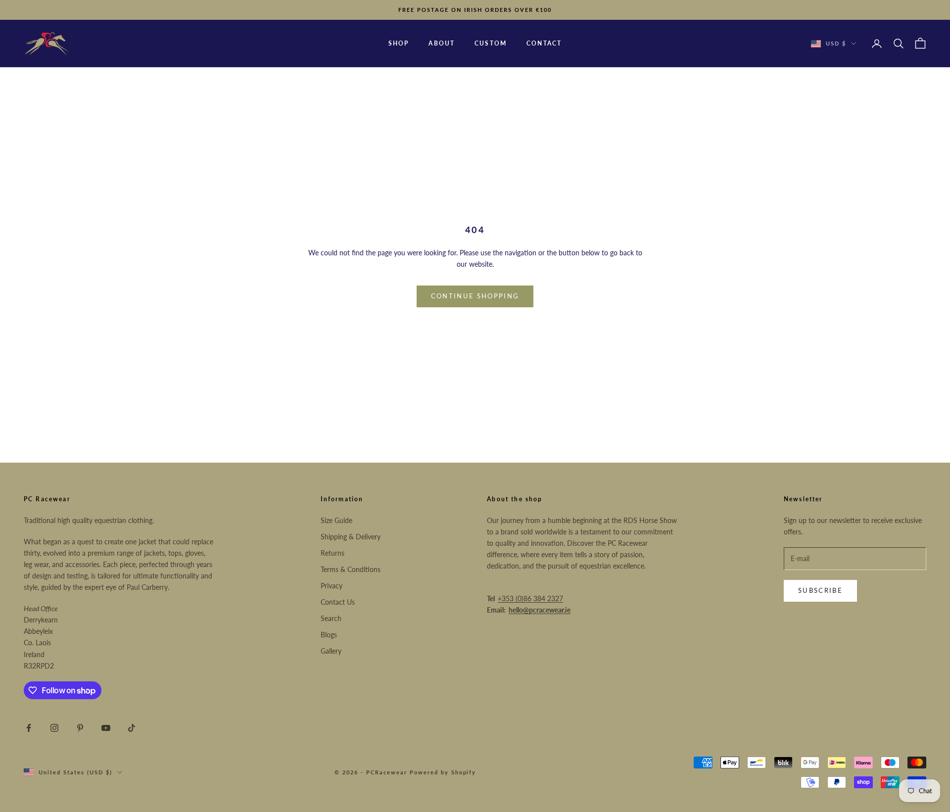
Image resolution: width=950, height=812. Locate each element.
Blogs (329, 634)
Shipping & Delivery (350, 536)
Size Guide (336, 520)
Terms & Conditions (350, 569)
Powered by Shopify (443, 772)
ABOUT (441, 43)
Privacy (331, 585)
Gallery (331, 651)
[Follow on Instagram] (54, 728)
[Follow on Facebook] (29, 728)
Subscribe (820, 590)
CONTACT (544, 43)
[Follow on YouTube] (106, 728)
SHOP (398, 43)
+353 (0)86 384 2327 (530, 598)
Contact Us (338, 602)
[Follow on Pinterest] (80, 728)
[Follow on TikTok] (132, 728)
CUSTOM (491, 43)
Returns (332, 553)
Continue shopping (475, 296)
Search (331, 618)
